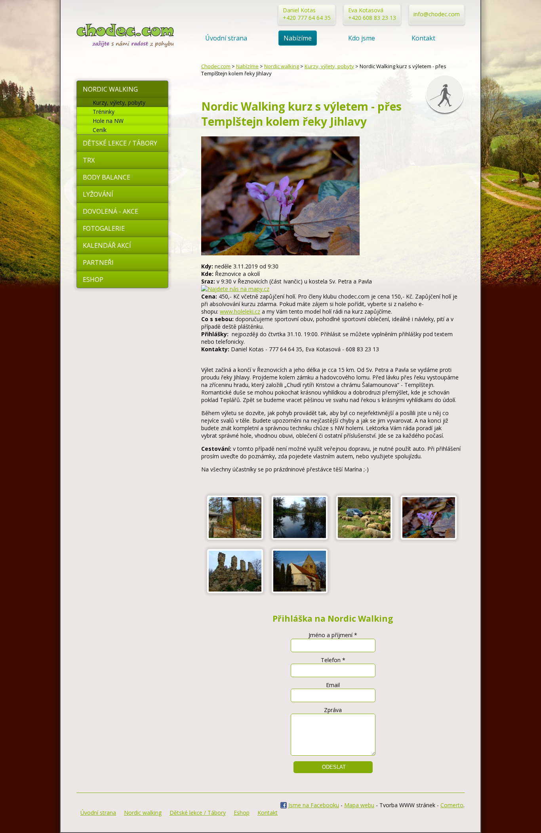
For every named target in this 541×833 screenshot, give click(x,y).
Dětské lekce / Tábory (120, 143)
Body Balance (106, 177)
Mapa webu (359, 805)
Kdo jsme (361, 38)
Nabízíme (298, 38)
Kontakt (423, 38)
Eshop (93, 279)
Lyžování (98, 194)
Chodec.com (215, 66)
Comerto (451, 805)
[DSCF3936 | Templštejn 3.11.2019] (300, 591)
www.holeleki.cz (240, 311)
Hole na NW (108, 120)
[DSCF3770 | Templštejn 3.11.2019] (300, 537)
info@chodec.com (436, 14)
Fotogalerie (104, 228)
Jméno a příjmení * (333, 635)
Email (333, 685)
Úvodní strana (226, 38)
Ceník (100, 130)
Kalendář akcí (107, 245)
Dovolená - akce (110, 211)
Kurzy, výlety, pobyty (119, 102)
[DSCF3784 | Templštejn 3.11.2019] (364, 537)
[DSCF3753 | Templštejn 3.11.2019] (235, 537)
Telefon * (333, 660)
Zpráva (333, 710)
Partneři (98, 262)
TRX (89, 160)
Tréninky (103, 111)
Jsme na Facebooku (313, 805)
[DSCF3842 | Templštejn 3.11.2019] (235, 591)
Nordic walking (110, 89)
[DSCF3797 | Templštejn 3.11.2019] (429, 537)
